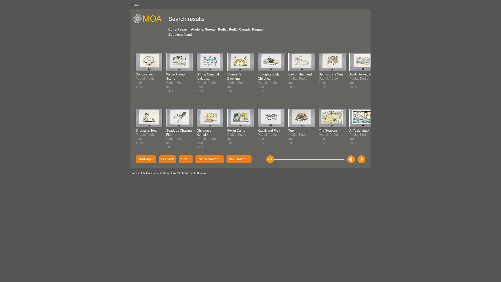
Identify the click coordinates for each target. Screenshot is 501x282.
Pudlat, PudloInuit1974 (175, 83)
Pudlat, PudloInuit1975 (179, 139)
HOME (135, 5)
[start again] (149, 22)
